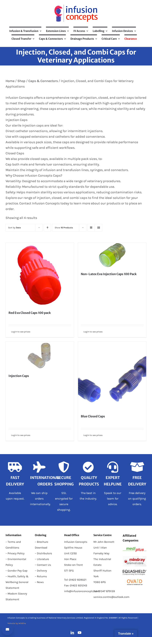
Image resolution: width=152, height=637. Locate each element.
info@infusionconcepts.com (82, 591)
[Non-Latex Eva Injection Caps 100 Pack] (112, 255)
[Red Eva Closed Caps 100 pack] (40, 274)
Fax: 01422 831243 (75, 585)
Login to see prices (20, 331)
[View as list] (98, 227)
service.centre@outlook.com (111, 597)
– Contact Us (43, 565)
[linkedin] (72, 632)
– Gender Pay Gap (16, 570)
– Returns (41, 576)
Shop (21, 81)
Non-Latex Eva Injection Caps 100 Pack (109, 274)
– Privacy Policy (15, 553)
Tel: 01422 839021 (75, 579)
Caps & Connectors (43, 81)
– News (39, 582)
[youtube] (79, 632)
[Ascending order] (47, 228)
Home (10, 81)
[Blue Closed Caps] (112, 376)
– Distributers (43, 553)
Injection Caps (19, 376)
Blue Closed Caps (93, 416)
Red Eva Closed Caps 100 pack (30, 313)
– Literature (42, 559)
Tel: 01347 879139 (104, 591)
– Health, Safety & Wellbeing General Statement (17, 582)
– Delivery (41, 570)
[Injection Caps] (40, 355)
